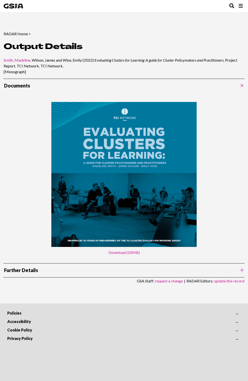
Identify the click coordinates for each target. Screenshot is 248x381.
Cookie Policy (19, 330)
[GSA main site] (13, 6)
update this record (229, 281)
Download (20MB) (124, 252)
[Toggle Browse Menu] (240, 6)
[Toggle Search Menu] (231, 6)
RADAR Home (16, 33)
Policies (14, 313)
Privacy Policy (20, 338)
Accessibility (19, 321)
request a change (169, 281)
